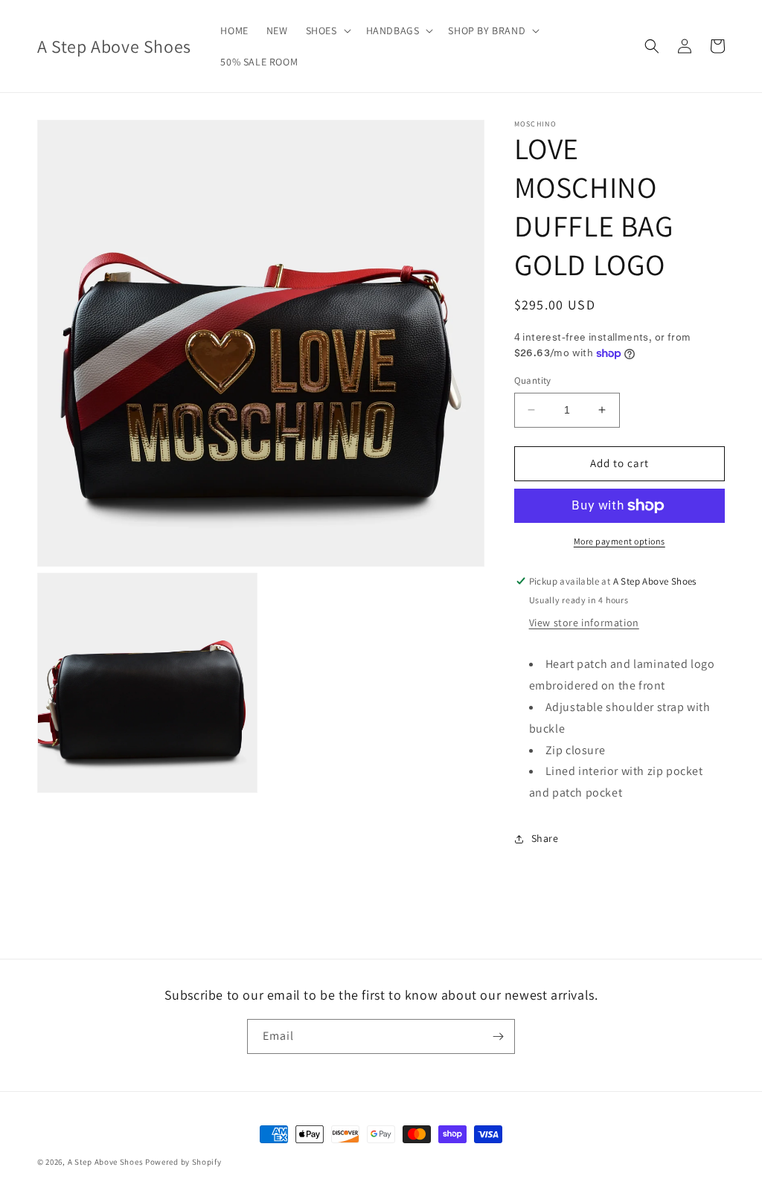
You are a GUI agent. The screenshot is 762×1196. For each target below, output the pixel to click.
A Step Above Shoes (106, 1162)
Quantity (532, 380)
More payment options (619, 541)
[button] (327, 30)
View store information (584, 622)
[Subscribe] (497, 1036)
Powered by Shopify (183, 1162)
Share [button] (545, 838)
